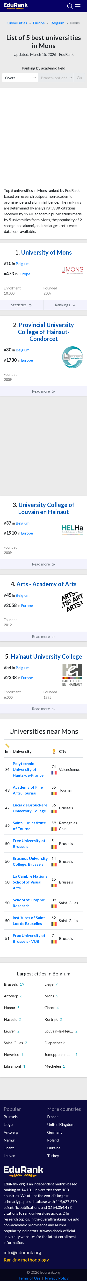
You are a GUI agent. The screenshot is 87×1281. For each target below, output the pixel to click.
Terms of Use (29, 1278)
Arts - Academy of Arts (44, 583)
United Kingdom (60, 1124)
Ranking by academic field (43, 68)
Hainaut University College (43, 656)
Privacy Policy (57, 1278)
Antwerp (11, 1132)
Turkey (53, 1155)
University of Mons (43, 252)
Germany (54, 1132)
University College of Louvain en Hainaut (43, 508)
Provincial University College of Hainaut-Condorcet (43, 331)
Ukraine (53, 1147)
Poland (53, 1140)
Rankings (63, 304)
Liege (8, 1124)
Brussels (11, 1116)
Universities (17, 22)
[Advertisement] (43, 140)
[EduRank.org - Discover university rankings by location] (16, 5)
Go (79, 77)
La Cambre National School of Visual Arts (31, 882)
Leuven (9, 1155)
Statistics (19, 304)
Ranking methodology (26, 1259)
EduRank (66, 54)
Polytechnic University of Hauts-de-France (28, 769)
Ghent (9, 1147)
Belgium (57, 22)
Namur (9, 1140)
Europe (39, 22)
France (52, 1116)
